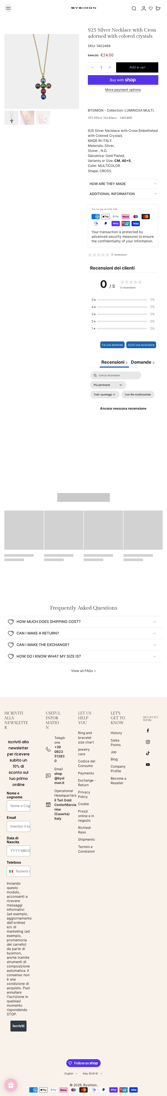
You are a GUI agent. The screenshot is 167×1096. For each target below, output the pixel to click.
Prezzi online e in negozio (86, 816)
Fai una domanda (112, 344)
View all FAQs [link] (82, 671)
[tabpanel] (123, 413)
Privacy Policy (84, 794)
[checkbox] (137, 395)
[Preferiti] (150, 8)
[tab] (142, 363)
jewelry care (84, 751)
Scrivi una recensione (141, 344)
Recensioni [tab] (114, 362)
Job (114, 752)
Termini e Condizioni (86, 849)
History (116, 733)
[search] (134, 8)
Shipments (86, 839)
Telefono (14, 862)
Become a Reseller (118, 780)
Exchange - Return (87, 782)
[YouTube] (148, 764)
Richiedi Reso (84, 830)
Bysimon (90, 1085)
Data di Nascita (13, 840)
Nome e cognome (14, 795)
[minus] (92, 67)
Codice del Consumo (86, 763)
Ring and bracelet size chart (86, 737)
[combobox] (10, 871)
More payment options (123, 90)
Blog (114, 759)
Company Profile (118, 768)
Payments (86, 773)
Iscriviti (18, 1026)
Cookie (83, 804)
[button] (137, 67)
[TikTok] (148, 753)
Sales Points (116, 742)
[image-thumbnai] (11, 118)
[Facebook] (148, 730)
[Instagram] (148, 742)
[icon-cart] (158, 8)
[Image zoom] (41, 71)
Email (11, 817)
